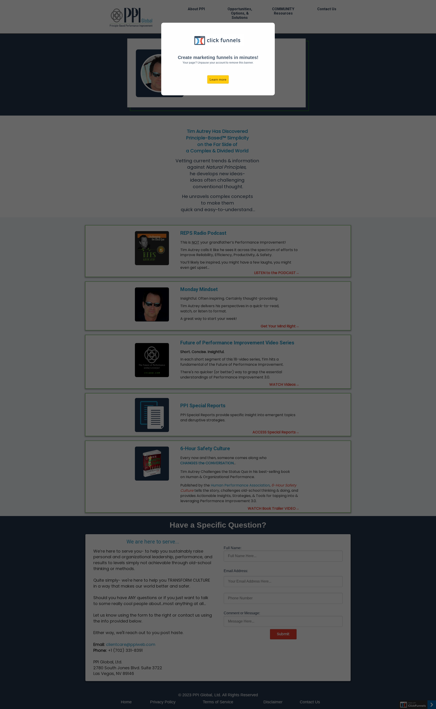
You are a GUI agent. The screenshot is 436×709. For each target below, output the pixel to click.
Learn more (218, 79)
